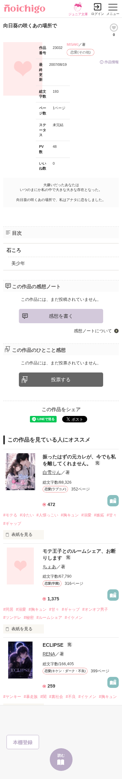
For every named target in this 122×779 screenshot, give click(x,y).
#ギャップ (12, 523)
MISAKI (72, 44)
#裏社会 (56, 696)
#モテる (10, 515)
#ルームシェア (49, 617)
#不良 (71, 696)
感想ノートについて (93, 330)
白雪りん (52, 472)
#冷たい (27, 515)
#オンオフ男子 (95, 609)
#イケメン (74, 617)
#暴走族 (31, 696)
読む (61, 755)
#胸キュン (70, 515)
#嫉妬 (99, 515)
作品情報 (111, 62)
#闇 (43, 696)
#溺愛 (86, 515)
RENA (49, 653)
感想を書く (61, 316)
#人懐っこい (47, 515)
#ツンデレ (12, 617)
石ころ (14, 250)
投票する (61, 379)
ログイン (97, 14)
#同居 (8, 609)
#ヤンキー (12, 696)
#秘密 (29, 617)
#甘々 (112, 515)
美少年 (18, 263)
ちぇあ (49, 566)
